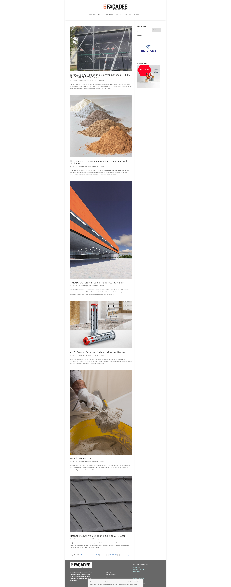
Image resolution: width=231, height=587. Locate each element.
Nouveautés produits (85, 80)
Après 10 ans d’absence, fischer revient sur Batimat (98, 352)
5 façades (135, 574)
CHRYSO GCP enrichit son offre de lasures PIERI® (97, 282)
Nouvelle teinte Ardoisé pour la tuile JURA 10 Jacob (98, 535)
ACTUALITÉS (92, 15)
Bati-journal (136, 567)
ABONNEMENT (138, 15)
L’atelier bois (136, 576)
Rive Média (135, 580)
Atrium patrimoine (138, 569)
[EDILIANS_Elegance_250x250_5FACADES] (148, 59)
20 (113, 555)
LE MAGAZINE (127, 15)
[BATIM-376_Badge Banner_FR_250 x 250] (148, 87)
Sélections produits (98, 80)
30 (116, 555)
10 (110, 555)
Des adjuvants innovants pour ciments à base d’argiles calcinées (99, 162)
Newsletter (109, 578)
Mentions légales (111, 574)
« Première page (85, 555)
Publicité (108, 572)
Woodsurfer (136, 571)
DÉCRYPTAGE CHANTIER (113, 15)
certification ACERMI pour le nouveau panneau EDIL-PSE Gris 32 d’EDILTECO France (100, 76)
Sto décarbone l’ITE (80, 458)
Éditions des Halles (138, 578)
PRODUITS (101, 15)
